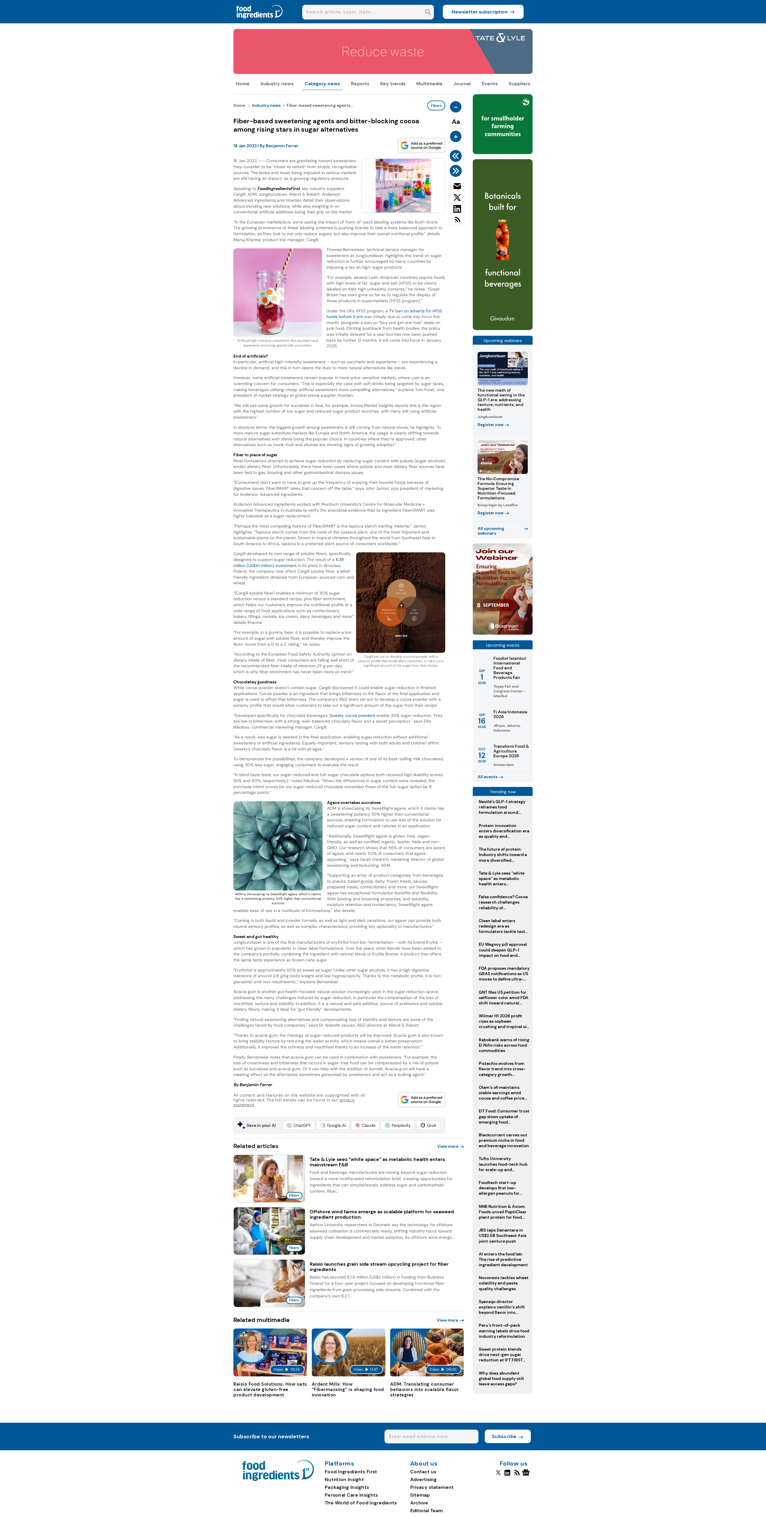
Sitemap (420, 1495)
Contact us (423, 1472)
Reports (360, 83)
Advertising (423, 1479)
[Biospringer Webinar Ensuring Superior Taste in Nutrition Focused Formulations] (503, 633)
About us (424, 1464)
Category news (322, 83)
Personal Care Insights (351, 1495)
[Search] (428, 12)
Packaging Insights (347, 1487)
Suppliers (519, 83)
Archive (419, 1503)
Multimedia (429, 83)
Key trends (392, 83)
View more (447, 1146)
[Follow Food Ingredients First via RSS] (517, 1475)
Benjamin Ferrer (282, 145)
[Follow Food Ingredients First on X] (498, 1475)
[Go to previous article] (457, 156)
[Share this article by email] (457, 187)
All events (488, 776)
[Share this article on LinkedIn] (457, 210)
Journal (462, 83)
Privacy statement (432, 1487)
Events (490, 83)
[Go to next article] (457, 171)
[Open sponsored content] (383, 72)
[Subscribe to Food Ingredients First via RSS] (457, 222)
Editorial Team (426, 1510)
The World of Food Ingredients (361, 1503)
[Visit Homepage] (259, 22)
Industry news (277, 83)
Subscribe (504, 1436)
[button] (299, 1125)
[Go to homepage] (278, 1479)
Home (243, 83)
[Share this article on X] (457, 198)
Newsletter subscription (480, 12)
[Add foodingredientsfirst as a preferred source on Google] (421, 145)
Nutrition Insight (344, 1479)
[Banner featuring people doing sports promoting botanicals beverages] (503, 328)
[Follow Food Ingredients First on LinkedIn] (507, 1475)
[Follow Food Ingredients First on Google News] (527, 1475)
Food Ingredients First (351, 1472)
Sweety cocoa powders (352, 715)
